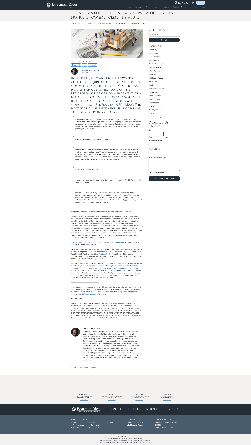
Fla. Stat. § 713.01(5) (106, 254)
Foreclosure (153, 81)
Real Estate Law (154, 99)
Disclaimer (124, 438)
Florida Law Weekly (156, 78)
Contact (202, 7)
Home (130, 7)
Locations (165, 7)
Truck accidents (154, 103)
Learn (187, 7)
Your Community (155, 117)
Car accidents (154, 60)
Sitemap (141, 438)
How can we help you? (158, 157)
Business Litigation (155, 57)
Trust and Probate (155, 106)
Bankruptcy (153, 50)
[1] (103, 238)
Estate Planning (154, 71)
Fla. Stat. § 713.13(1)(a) (117, 105)
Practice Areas (151, 7)
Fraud (151, 85)
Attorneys (138, 7)
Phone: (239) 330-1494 (135, 423)
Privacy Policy (133, 438)
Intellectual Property (156, 89)
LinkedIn (92, 65)
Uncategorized (154, 110)
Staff (195, 7)
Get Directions (84, 400)
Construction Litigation (87, 368)
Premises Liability (155, 96)
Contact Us (200, 3)
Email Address (155, 149)
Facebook (75, 65)
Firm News (152, 74)
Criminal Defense (155, 67)
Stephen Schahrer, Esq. (91, 70)
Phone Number (155, 141)
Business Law (153, 53)
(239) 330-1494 (186, 3)
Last (166, 137)
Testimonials (177, 7)
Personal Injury (154, 92)
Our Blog (77, 23)
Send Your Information (164, 179)
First (150, 137)
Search (164, 40)
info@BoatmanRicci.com (136, 425)
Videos (151, 113)
